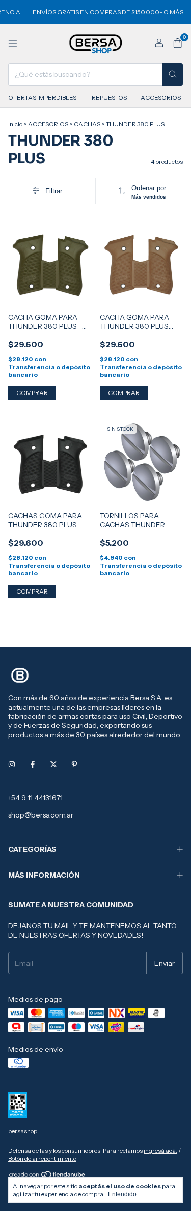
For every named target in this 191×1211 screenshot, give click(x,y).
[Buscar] (172, 74)
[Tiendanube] (47, 1176)
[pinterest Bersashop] (74, 764)
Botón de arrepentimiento (42, 1158)
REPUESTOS (109, 97)
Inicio (15, 124)
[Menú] (12, 43)
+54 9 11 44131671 (35, 797)
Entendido (122, 1194)
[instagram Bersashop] (11, 764)
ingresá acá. (160, 1150)
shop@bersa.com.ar (40, 815)
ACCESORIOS (161, 97)
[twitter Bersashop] (53, 764)
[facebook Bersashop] (32, 764)
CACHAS (87, 124)
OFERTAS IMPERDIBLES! (43, 97)
